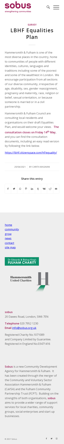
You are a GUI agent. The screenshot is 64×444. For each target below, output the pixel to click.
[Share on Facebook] (8, 189)
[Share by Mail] (56, 189)
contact (9, 243)
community (12, 229)
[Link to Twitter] (51, 438)
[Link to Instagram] (56, 438)
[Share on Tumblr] (38, 189)
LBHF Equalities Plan (32, 33)
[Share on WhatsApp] (20, 189)
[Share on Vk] (44, 189)
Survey (32, 24)
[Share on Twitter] (14, 189)
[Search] (46, 7)
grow (8, 234)
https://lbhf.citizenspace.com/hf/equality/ (31, 152)
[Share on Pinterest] (26, 189)
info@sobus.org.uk (24, 328)
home (8, 225)
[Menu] (54, 7)
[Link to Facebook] (46, 438)
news (8, 238)
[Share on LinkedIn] (32, 189)
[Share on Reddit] (50, 189)
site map (10, 247)
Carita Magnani (41, 166)
